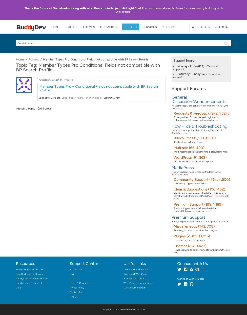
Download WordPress (135, 274)
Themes (89, 27)
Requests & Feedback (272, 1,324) (201, 113)
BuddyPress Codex (134, 278)
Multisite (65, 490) (189, 147)
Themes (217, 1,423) (190, 246)
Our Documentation (135, 287)
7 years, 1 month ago (86, 97)
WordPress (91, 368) (190, 157)
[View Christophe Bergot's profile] (24, 92)
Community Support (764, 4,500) (202, 179)
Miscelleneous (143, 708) (194, 226)
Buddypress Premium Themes (32, 278)
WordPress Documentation (138, 283)
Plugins (71, 27)
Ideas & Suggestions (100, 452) (199, 189)
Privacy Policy (77, 287)
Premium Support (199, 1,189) (198, 204)
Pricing (168, 27)
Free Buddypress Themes (30, 269)
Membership (76, 269)
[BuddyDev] (32, 27)
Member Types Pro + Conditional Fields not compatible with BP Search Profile (98, 88)
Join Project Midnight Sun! (82, 8)
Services (149, 27)
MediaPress (109, 27)
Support (130, 27)
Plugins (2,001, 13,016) (192, 236)
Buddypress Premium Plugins (32, 283)
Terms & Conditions (80, 283)
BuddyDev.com (137, 309)
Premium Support (188, 217)
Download (136, 269)
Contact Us (76, 292)
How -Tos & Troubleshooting (199, 126)
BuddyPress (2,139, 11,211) (195, 138)
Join (72, 278)
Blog (55, 27)
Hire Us (74, 296)
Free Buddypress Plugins (29, 274)
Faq (72, 274)
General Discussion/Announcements (199, 99)
